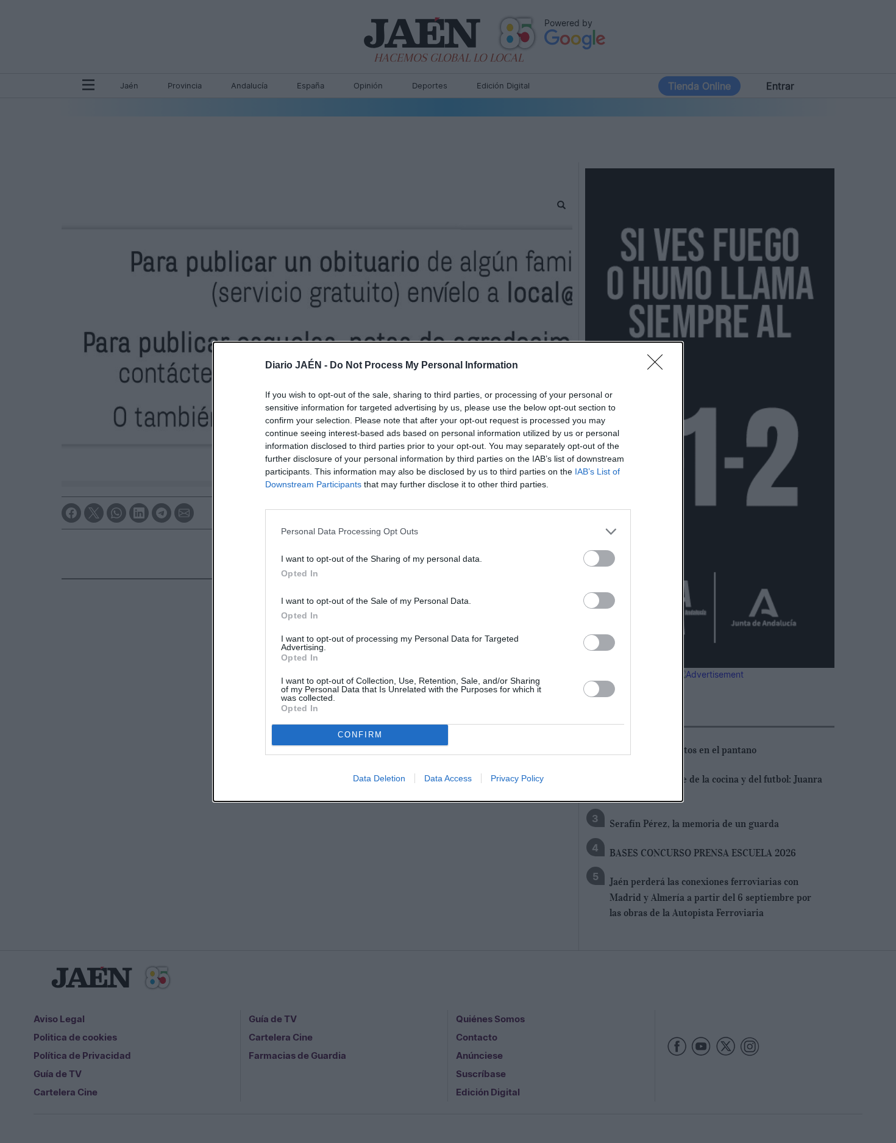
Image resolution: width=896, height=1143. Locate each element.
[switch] (599, 558)
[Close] (658, 366)
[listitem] (448, 531)
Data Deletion (379, 778)
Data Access (448, 778)
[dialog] (448, 571)
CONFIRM (360, 734)
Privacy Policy (517, 778)
